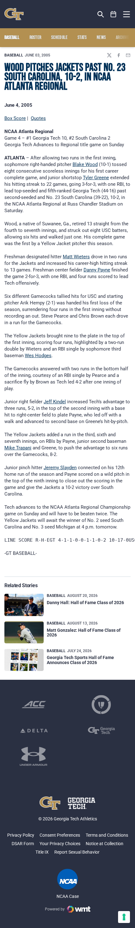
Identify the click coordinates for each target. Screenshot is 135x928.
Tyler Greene (96, 177)
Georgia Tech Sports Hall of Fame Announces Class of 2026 (80, 660)
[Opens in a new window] (34, 704)
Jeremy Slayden (60, 467)
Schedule (59, 37)
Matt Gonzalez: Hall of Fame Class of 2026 (84, 632)
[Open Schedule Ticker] (113, 14)
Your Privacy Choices (60, 843)
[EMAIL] (128, 55)
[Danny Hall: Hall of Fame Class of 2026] (24, 605)
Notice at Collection (104, 843)
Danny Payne (97, 270)
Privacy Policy (20, 835)
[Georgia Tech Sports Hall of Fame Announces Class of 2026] (24, 660)
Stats (82, 37)
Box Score (15, 118)
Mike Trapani (17, 448)
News (101, 37)
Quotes (38, 118)
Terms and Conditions (107, 835)
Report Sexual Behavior (77, 852)
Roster (35, 37)
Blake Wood (85, 164)
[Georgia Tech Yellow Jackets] (14, 14)
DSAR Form (23, 843)
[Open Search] (100, 14)
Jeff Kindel (55, 402)
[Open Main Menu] (126, 14)
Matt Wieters (76, 257)
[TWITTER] (109, 55)
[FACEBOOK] (118, 55)
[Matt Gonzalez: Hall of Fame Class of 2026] (24, 632)
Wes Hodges (38, 355)
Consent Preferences (60, 835)
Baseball (13, 55)
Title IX (42, 852)
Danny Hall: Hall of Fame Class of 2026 (85, 602)
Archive (122, 37)
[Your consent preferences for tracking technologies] (124, 917)
